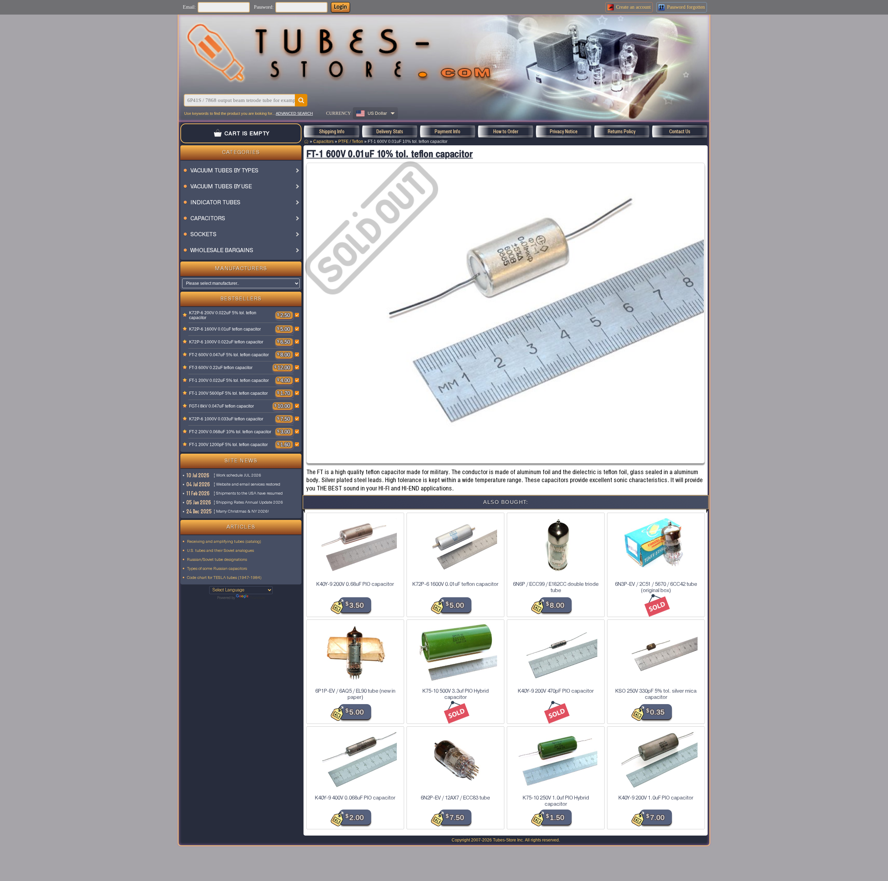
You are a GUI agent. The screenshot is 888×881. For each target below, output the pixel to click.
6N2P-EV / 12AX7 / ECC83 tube (455, 798)
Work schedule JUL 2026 (238, 475)
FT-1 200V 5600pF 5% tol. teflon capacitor (228, 393)
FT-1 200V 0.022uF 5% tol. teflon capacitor (229, 380)
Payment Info (447, 131)
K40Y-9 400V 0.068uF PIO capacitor (355, 798)
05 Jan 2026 (199, 502)
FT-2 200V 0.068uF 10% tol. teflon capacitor (230, 431)
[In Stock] (185, 315)
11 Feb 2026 (198, 493)
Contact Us (679, 131)
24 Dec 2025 (199, 511)
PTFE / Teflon (350, 141)
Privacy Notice (564, 131)
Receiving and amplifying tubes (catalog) (224, 542)
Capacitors (323, 141)
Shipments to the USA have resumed (249, 493)
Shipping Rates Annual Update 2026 (249, 503)
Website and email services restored (248, 484)
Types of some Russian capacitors (217, 569)
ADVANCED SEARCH (294, 113)
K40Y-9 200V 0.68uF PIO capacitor (355, 584)
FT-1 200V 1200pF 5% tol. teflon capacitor (228, 444)
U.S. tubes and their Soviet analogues (220, 551)
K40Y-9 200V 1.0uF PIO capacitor (655, 798)
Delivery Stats (389, 131)
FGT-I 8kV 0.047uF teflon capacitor (221, 406)
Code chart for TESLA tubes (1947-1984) (224, 578)
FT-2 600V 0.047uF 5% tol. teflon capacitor (229, 354)
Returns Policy (621, 131)
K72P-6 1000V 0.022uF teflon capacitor (226, 342)
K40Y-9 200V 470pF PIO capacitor (556, 691)
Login (340, 7)
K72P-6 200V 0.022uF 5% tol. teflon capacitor (222, 315)
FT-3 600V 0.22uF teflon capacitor (221, 367)
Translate (257, 598)
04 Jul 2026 (198, 484)
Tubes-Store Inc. (508, 840)
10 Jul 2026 (198, 475)
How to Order (505, 131)
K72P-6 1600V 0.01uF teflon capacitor (225, 329)
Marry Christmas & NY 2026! (242, 512)
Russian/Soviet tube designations (217, 560)
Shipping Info (331, 131)
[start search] (301, 100)
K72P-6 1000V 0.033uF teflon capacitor (226, 419)
